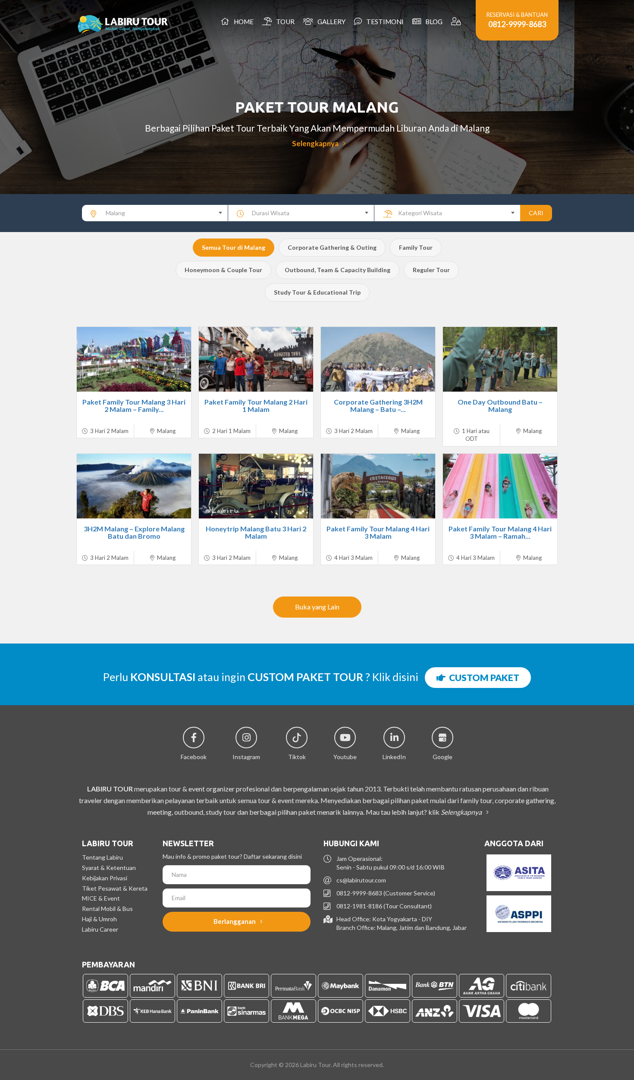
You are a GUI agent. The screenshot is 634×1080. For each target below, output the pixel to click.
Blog (433, 21)
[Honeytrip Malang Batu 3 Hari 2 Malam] (256, 486)
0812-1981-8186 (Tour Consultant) (384, 906)
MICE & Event (101, 898)
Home (242, 21)
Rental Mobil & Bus (107, 908)
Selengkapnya (316, 143)
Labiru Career (100, 929)
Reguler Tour (431, 269)
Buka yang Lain (317, 607)
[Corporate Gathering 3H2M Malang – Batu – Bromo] (378, 359)
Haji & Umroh (99, 919)
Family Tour (416, 247)
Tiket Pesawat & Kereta (115, 888)
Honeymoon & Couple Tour (223, 269)
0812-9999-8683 (517, 24)
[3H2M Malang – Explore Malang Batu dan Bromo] (134, 486)
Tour (284, 21)
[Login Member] (457, 21)
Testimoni (384, 21)
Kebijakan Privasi (104, 878)
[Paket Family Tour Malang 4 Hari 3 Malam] (378, 486)
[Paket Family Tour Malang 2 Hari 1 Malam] (256, 359)
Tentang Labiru (102, 857)
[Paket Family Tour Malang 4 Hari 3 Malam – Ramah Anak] (500, 486)
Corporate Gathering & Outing (332, 247)
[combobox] (155, 213)
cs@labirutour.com (361, 880)
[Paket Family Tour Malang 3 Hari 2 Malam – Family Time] (134, 359)
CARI (536, 213)
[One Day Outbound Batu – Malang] (500, 359)
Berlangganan (235, 921)
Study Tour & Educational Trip (317, 292)
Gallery (330, 21)
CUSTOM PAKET (482, 677)
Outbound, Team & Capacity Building (337, 269)
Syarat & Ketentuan (109, 867)
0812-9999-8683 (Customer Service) (385, 893)
